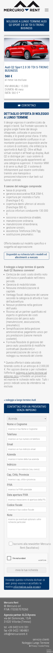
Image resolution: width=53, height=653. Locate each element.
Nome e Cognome (17, 424)
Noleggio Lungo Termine (35, 643)
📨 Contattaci (26, 105)
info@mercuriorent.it (15, 634)
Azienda (11, 454)
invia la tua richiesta (26, 570)
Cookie (41, 646)
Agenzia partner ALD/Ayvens (20, 615)
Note (9, 515)
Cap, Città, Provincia (18, 474)
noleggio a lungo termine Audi (21, 399)
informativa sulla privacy (27, 586)
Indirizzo (11, 464)
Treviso (26, 621)
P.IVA (9, 485)
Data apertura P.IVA (17, 495)
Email (10, 444)
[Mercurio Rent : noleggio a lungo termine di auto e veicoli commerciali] (22, 2)
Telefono (12, 434)
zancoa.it (49, 652)
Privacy (34, 646)
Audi (7, 67)
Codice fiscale (14, 505)
